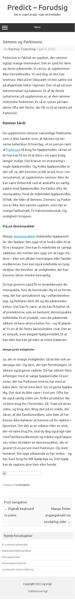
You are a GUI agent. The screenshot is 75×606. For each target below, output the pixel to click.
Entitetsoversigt (38, 591)
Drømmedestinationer (14, 563)
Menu (37, 27)
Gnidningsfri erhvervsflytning (18, 569)
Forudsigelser (22, 484)
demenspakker (24, 236)
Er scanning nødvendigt (15, 544)
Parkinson (13, 150)
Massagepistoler (11, 557)
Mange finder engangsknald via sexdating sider (57, 515)
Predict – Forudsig (37, 7)
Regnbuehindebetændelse (16, 550)
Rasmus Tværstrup (22, 49)
